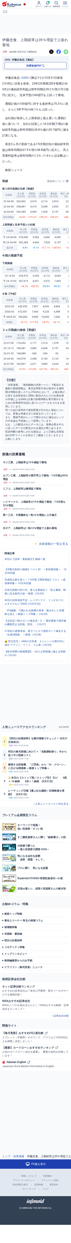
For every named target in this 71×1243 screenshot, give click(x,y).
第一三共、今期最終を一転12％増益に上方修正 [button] (30, 514)
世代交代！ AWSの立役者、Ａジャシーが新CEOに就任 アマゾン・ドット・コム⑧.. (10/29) (35, 643)
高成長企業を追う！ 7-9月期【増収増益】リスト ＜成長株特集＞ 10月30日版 (35, 581)
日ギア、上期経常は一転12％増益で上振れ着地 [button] (30, 528)
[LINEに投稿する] (66, 52)
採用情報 (38, 1184)
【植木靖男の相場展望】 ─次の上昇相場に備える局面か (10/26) (35, 653)
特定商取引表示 (20, 1184)
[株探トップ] (11, 4)
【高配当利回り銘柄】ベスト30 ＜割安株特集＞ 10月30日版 (35, 571)
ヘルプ (45, 1189)
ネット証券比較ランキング (35, 990)
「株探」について (28, 1176)
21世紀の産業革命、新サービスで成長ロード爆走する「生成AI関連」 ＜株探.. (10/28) (35, 633)
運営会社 (54, 1184)
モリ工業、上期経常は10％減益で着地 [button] (25, 462)
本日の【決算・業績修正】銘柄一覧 (25, 559)
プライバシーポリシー (24, 1180)
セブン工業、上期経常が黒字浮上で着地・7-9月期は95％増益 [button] (35, 477)
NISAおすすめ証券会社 (35, 1004)
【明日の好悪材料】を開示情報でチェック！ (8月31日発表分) (38, 740)
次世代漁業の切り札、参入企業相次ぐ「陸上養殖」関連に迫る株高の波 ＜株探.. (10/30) (35, 591)
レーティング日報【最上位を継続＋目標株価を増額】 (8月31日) (36, 792)
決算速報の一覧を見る (51, 544)
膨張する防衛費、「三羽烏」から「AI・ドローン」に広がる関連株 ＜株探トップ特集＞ (37, 766)
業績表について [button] (56, 181)
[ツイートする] (51, 52)
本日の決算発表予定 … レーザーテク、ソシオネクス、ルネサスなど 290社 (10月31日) (35, 602)
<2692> (25, 77)
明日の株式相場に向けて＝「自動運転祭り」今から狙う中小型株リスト (37, 753)
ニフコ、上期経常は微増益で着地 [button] (22, 488)
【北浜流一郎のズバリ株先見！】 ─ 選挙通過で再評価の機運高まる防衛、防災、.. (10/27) (35, 622)
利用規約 (47, 1176)
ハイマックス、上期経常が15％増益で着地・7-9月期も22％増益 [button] (34, 503)
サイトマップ (29, 1189)
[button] (35, 469)
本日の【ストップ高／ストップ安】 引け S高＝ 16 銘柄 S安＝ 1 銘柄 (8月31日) (37, 779)
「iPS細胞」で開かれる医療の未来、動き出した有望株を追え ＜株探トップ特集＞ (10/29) (34, 612)
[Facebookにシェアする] (58, 52)
